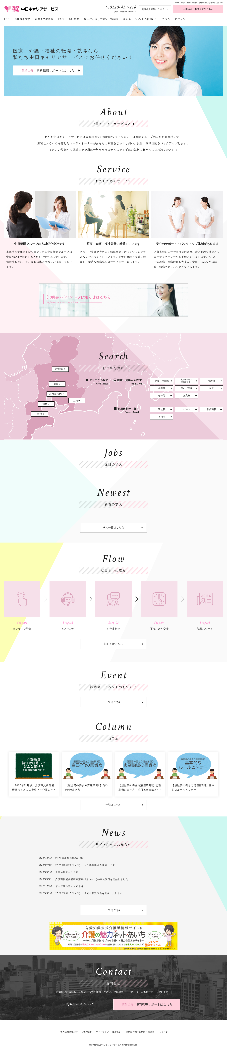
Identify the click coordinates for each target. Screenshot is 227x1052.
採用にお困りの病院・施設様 (101, 19)
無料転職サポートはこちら (47, 70)
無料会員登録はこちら (153, 9)
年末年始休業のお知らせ (69, 886)
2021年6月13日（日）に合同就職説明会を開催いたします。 (90, 893)
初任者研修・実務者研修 (186, 380)
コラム (166, 19)
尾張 (55, 384)
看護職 (211, 381)
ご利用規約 (87, 1032)
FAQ (61, 19)
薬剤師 (161, 388)
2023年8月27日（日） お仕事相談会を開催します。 (86, 865)
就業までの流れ (44, 19)
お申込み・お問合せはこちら (198, 9)
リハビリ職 (186, 388)
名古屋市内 (55, 394)
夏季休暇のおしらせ (66, 872)
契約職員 (211, 409)
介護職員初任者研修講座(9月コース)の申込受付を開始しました (91, 879)
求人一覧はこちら (113, 527)
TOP (6, 19)
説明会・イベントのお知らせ (140, 19)
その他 (161, 395)
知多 (44, 404)
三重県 (38, 414)
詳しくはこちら (113, 643)
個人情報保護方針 (69, 1032)
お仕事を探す (22, 19)
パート (186, 409)
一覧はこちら (113, 702)
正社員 (161, 409)
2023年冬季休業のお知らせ (71, 858)
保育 (211, 388)
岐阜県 (59, 369)
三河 (75, 400)
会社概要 (74, 19)
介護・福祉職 (162, 381)
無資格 (186, 395)
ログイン (180, 19)
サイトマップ (102, 1032)
